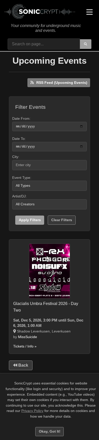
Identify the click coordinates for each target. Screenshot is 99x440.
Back (22, 365)
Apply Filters (30, 220)
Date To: (19, 139)
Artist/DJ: (19, 196)
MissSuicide (27, 337)
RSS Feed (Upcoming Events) (61, 83)
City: (15, 157)
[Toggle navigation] (89, 12)
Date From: (21, 118)
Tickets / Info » (25, 346)
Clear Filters (61, 220)
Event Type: (21, 178)
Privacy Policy (32, 411)
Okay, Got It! (49, 431)
